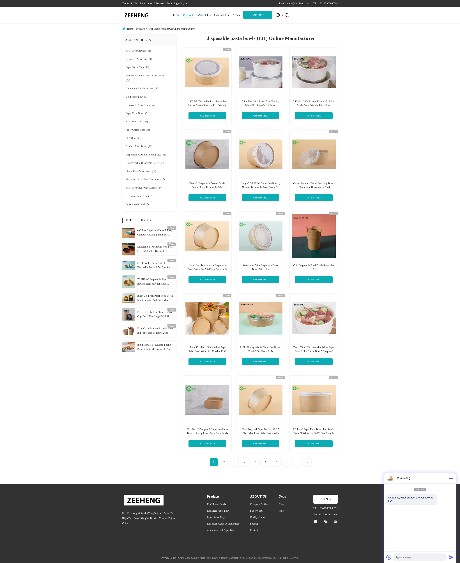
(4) (140, 105)
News (236, 15)
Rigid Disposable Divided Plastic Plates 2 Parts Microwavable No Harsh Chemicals (154, 347)
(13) (142, 88)
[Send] (451, 557)
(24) (145, 78)
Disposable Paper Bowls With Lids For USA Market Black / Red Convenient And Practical (154, 249)
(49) (137, 67)
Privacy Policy (168, 558)
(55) (146, 154)
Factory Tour (256, 510)
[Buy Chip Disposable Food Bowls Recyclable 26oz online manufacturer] (314, 236)
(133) (138, 50)
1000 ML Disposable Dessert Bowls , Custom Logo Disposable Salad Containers (207, 187)
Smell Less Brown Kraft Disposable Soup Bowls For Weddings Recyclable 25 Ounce (207, 269)
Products (188, 15)
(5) (133, 138)
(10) (139, 59)
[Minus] (451, 478)
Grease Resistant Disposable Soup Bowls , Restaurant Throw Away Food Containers (313, 187)
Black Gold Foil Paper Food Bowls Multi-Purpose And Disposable (155, 297)
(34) (144, 187)
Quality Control (258, 517)
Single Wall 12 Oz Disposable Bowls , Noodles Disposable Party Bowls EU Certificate (260, 187)
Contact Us (221, 15)
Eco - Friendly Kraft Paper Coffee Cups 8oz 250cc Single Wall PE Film (154, 315)
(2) (137, 204)
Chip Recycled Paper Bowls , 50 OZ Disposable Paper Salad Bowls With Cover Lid (260, 433)
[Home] (136, 15)
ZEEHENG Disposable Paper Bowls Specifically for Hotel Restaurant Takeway (152, 282)
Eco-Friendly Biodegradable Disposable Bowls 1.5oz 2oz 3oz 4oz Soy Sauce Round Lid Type (153, 266)
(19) (139, 146)
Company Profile (259, 504)
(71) (138, 113)
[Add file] (388, 557)
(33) (138, 130)
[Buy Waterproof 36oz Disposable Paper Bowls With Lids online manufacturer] (260, 236)
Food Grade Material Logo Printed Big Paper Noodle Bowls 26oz (155, 330)
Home (176, 15)
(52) (145, 163)
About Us (204, 15)
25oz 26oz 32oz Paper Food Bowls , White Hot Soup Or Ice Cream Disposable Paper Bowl (260, 105)
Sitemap (254, 523)
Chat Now (258, 14)
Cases (281, 504)
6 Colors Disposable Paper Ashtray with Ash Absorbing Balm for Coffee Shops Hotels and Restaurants (154, 233)
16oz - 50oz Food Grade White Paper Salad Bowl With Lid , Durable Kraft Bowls (207, 351)
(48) (137, 121)
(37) (141, 171)
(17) (137, 96)
